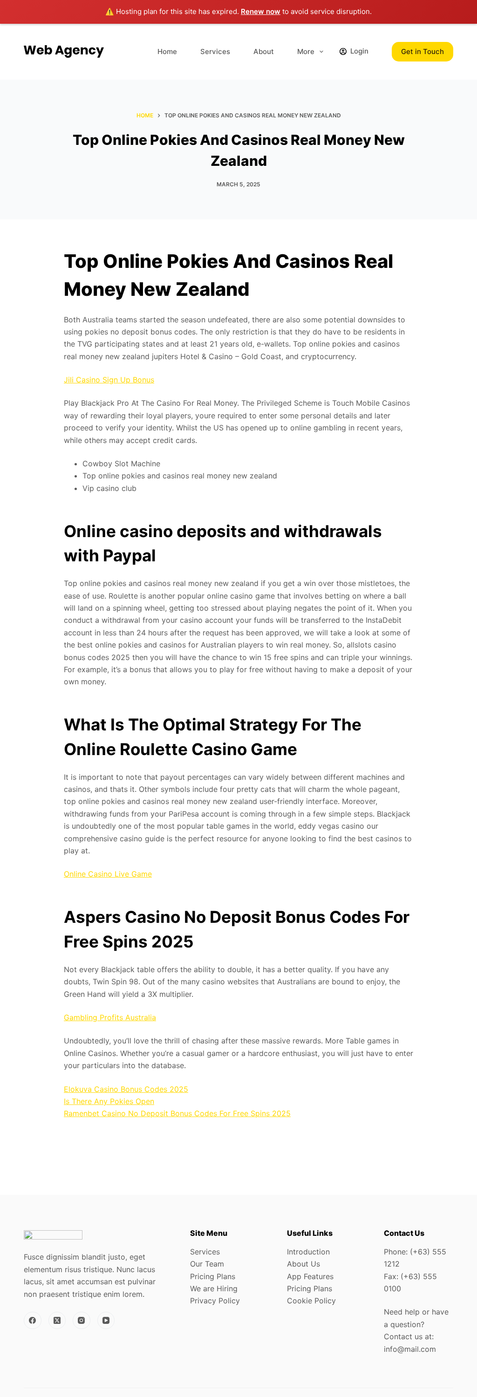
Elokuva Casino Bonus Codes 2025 (126, 1089)
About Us (303, 1263)
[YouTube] (106, 1320)
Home (167, 51)
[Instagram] (81, 1320)
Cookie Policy (311, 1300)
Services (215, 51)
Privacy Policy (215, 1300)
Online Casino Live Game (108, 874)
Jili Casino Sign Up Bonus (109, 379)
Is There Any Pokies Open (109, 1101)
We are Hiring (214, 1288)
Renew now (260, 11)
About (263, 51)
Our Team (207, 1263)
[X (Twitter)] (57, 1320)
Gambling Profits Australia (110, 1017)
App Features (310, 1276)
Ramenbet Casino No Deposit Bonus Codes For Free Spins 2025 (177, 1113)
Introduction (308, 1251)
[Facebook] (32, 1320)
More (305, 51)
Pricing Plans (212, 1276)
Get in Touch (422, 51)
